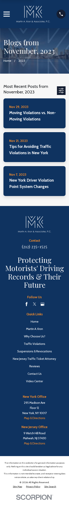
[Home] (33, 14)
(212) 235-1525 (34, 246)
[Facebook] (27, 304)
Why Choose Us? (34, 336)
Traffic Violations (34, 344)
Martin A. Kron (34, 329)
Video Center (34, 381)
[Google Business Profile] (42, 304)
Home (35, 321)
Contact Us (35, 374)
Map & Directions (34, 418)
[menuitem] (17, 486)
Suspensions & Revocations (34, 351)
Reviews (34, 366)
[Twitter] (35, 304)
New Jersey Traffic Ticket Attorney (34, 359)
